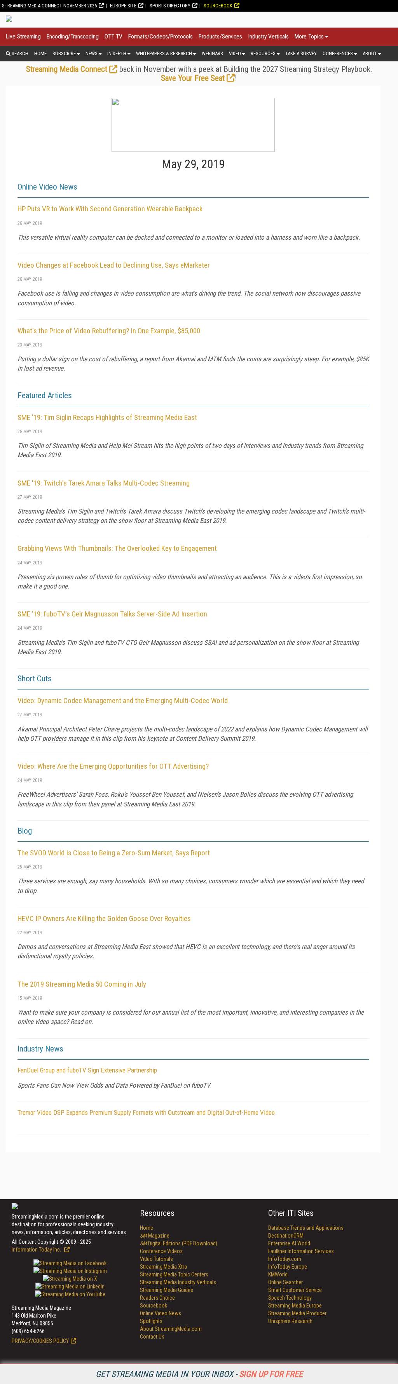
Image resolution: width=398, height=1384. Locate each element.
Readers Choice (157, 1298)
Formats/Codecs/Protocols (160, 36)
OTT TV (113, 36)
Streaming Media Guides (166, 1290)
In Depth (116, 53)
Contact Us (152, 1337)
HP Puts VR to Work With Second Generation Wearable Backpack (109, 208)
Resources (263, 53)
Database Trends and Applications (306, 1228)
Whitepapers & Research (164, 53)
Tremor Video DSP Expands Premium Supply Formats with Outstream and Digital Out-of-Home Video (146, 1112)
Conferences (338, 53)
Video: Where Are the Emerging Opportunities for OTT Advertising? (113, 766)
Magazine (154, 1236)
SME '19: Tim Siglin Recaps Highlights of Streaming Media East (107, 417)
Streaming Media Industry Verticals (178, 1282)
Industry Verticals (268, 36)
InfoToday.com (284, 1259)
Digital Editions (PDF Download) (178, 1243)
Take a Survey (301, 53)
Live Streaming (23, 36)
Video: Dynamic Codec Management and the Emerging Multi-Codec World (122, 700)
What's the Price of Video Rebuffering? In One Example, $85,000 (108, 330)
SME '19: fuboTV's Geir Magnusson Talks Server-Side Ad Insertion (112, 613)
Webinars (212, 53)
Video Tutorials (156, 1259)
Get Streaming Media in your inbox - (199, 1374)
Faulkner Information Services (301, 1251)
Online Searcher (285, 1282)
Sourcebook (218, 6)
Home (40, 53)
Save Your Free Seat (193, 78)
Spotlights (151, 1321)
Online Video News (160, 1313)
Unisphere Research (290, 1321)
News (92, 53)
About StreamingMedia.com (171, 1329)
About (370, 53)
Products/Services (220, 36)
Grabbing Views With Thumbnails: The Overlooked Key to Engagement (117, 548)
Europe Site (123, 6)
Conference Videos (161, 1251)
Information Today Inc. (37, 1249)
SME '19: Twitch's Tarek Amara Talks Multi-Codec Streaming (103, 483)
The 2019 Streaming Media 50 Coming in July (81, 984)
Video (235, 53)
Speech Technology (290, 1298)
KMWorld (278, 1274)
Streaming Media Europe (295, 1305)
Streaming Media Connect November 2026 (49, 6)
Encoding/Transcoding (73, 36)
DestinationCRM (286, 1236)
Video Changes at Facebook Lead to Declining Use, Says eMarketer (113, 265)
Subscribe (64, 53)
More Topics (309, 36)
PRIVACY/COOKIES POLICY (40, 1341)
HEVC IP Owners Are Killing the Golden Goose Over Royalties (104, 918)
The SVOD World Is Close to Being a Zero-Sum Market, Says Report (113, 852)
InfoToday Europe (287, 1267)
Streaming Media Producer (297, 1313)
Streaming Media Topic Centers (174, 1274)
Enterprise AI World (289, 1243)
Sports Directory (170, 6)
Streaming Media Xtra (163, 1267)
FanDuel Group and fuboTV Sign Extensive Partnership (87, 1070)
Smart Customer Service (295, 1290)
